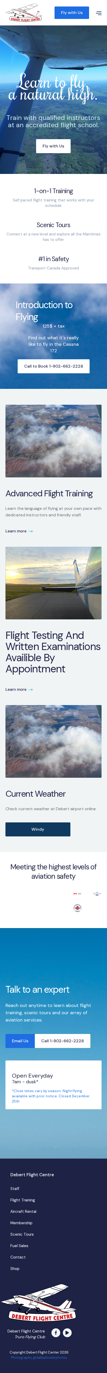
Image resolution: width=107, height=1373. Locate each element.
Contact (18, 1257)
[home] (28, 12)
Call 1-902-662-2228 (62, 1041)
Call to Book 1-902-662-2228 (53, 366)
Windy (37, 829)
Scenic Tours (22, 1234)
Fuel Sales (19, 1245)
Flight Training (22, 1200)
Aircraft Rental (23, 1211)
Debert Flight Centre (32, 1175)
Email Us (20, 1041)
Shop (14, 1268)
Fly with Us (72, 12)
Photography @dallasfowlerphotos (39, 1357)
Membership (21, 1223)
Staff (14, 1188)
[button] (97, 12)
